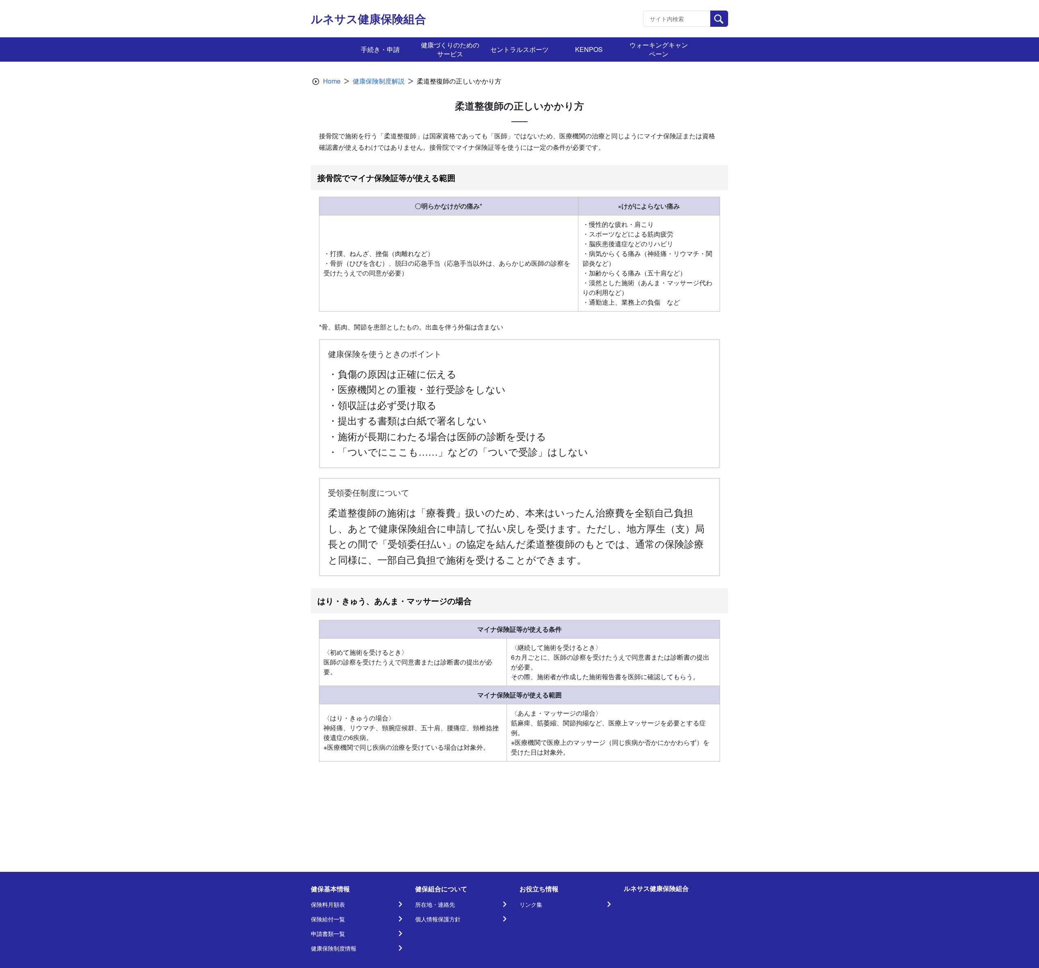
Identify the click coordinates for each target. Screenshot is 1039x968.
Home (332, 81)
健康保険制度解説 (379, 81)
